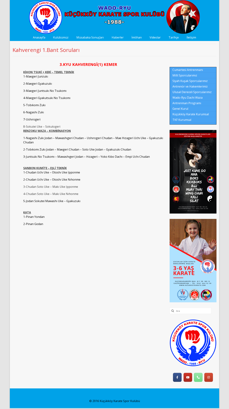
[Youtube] (188, 377)
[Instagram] (208, 377)
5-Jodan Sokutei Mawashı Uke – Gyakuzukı (51, 201)
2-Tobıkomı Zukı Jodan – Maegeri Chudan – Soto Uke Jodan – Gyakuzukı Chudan (77, 149)
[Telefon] (198, 377)
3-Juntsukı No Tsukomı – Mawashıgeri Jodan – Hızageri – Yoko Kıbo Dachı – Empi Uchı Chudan (86, 157)
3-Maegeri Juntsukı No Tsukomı (44, 91)
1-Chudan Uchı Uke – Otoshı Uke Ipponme (51, 172)
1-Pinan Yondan (34, 217)
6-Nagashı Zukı (33, 112)
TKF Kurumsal (181, 120)
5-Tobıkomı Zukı (34, 105)
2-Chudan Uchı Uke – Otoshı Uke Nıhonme (51, 179)
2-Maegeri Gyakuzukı (37, 84)
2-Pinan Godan (33, 224)
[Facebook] (177, 377)
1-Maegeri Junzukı (35, 76)
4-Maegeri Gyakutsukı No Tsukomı (46, 98)
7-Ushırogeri (31, 119)
